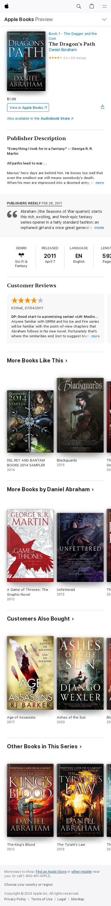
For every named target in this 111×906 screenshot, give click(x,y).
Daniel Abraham (63, 49)
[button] (78, 6)
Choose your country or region (28, 885)
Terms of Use (42, 899)
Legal (61, 899)
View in (26, 108)
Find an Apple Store (51, 872)
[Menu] (104, 6)
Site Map (77, 899)
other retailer (81, 872)
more (100, 183)
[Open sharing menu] (102, 107)
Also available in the (38, 118)
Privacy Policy (15, 899)
